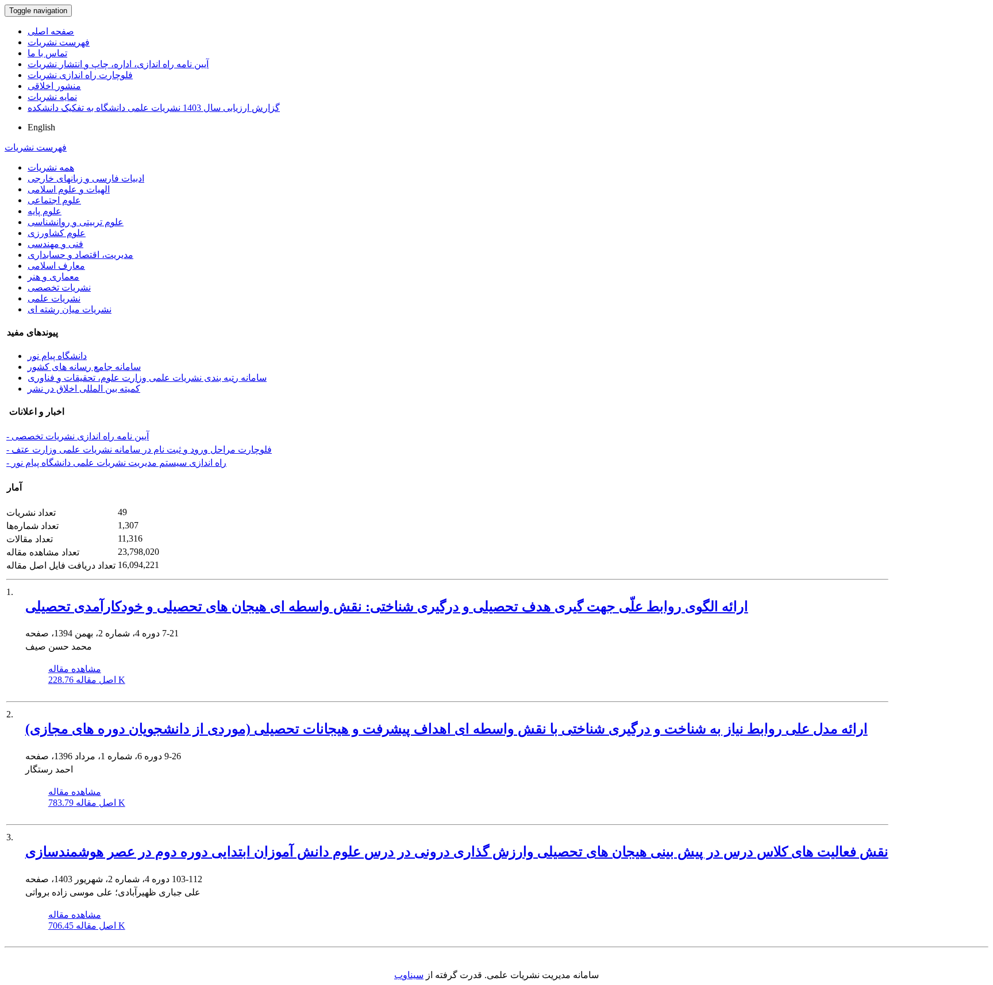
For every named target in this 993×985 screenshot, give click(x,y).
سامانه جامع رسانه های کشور (84, 367)
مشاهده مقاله (74, 669)
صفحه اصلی (51, 31)
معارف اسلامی (56, 266)
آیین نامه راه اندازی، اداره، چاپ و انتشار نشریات (118, 64)
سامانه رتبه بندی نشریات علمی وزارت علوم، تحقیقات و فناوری (147, 378)
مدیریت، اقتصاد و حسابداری (80, 255)
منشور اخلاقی (54, 86)
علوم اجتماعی (54, 200)
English (41, 127)
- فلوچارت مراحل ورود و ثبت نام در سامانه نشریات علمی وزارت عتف (139, 449)
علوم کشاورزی (57, 233)
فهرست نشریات (59, 42)
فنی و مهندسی (55, 244)
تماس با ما (47, 53)
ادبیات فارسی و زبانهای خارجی (86, 178)
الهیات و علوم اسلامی (69, 189)
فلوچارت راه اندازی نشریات (80, 75)
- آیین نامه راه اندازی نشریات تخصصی (77, 436)
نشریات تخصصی (59, 287)
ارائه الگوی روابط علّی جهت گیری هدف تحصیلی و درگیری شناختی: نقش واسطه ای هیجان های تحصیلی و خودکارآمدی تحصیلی (386, 606)
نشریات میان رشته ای (69, 309)
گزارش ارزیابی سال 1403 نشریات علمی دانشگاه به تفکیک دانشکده (154, 108)
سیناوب (409, 975)
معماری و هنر (53, 276)
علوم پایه (44, 211)
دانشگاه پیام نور (57, 356)
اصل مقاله (86, 680)
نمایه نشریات (52, 97)
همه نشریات (51, 167)
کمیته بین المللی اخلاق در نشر (84, 388)
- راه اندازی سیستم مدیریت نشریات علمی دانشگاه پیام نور (116, 463)
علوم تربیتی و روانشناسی (76, 222)
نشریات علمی (54, 298)
